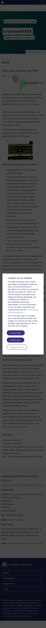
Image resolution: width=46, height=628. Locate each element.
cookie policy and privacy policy (23, 311)
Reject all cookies (15, 340)
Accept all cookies (15, 333)
